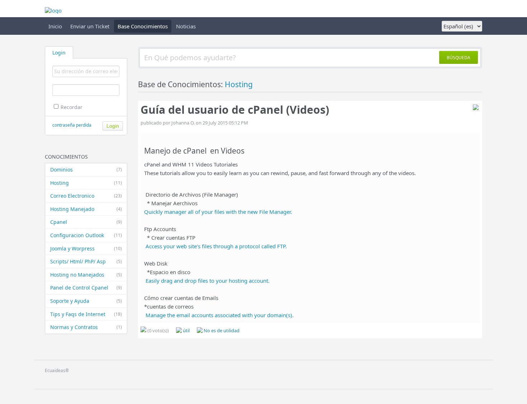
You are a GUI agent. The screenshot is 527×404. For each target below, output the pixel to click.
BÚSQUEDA (458, 58)
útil (186, 330)
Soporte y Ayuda (86, 300)
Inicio (55, 26)
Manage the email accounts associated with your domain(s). (220, 315)
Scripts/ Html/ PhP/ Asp (86, 261)
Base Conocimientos (143, 26)
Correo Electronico (86, 195)
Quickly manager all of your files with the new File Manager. (218, 211)
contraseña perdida (71, 125)
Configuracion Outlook (86, 235)
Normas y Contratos (86, 327)
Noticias (186, 26)
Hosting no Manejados (86, 274)
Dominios (86, 169)
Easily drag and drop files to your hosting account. (208, 280)
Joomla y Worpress (86, 248)
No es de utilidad (221, 330)
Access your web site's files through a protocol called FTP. (216, 246)
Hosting (86, 182)
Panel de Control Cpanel (86, 287)
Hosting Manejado (86, 209)
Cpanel (86, 222)
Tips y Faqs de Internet (86, 314)
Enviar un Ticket (89, 26)
